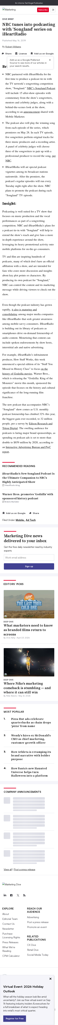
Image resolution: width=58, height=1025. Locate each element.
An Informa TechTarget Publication (29, 3)
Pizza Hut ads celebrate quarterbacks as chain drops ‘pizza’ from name (31, 722)
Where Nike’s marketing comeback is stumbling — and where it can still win (27, 687)
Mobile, (20, 520)
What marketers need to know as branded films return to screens (28, 629)
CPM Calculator (11, 955)
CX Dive (31, 944)
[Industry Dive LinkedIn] (5, 895)
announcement (32, 112)
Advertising (33, 917)
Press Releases (10, 942)
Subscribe (43, 10)
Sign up (29, 566)
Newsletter (8, 928)
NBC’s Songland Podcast (41, 88)
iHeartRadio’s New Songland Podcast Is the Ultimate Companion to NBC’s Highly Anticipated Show (28, 478)
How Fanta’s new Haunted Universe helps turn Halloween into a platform (29, 772)
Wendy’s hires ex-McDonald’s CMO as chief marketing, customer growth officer (31, 739)
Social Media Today (37, 954)
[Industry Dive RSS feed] (24, 895)
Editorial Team (10, 918)
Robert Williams (13, 46)
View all (8, 869)
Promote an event (37, 927)
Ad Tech (31, 520)
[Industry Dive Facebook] (11, 895)
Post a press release (24, 869)
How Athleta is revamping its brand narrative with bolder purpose (31, 755)
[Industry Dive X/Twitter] (18, 895)
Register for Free (15, 1018)
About (5, 913)
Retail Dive (33, 949)
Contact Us (8, 923)
